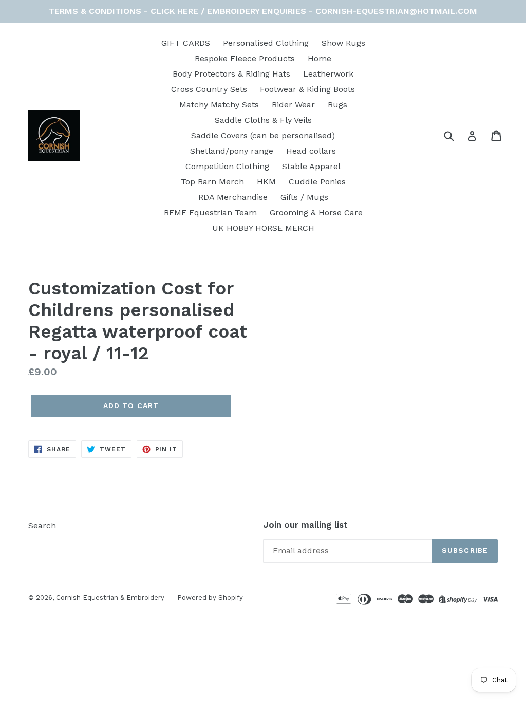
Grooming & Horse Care (316, 212)
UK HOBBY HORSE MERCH (263, 228)
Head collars (311, 151)
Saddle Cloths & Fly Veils (263, 120)
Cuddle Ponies (317, 182)
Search (42, 525)
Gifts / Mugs (304, 197)
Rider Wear (293, 104)
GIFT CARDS (185, 43)
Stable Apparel (311, 166)
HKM (266, 182)
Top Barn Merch (212, 182)
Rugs (337, 104)
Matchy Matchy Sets (219, 104)
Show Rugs (343, 43)
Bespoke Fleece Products (245, 58)
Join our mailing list (305, 525)
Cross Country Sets (209, 89)
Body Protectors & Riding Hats (231, 74)
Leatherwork (328, 74)
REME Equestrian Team (210, 212)
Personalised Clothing (266, 43)
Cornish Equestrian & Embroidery (110, 597)
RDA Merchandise (233, 197)
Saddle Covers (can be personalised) (263, 135)
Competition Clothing (227, 166)
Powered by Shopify (210, 597)
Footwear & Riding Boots (307, 89)
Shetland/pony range (231, 151)
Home (319, 58)
